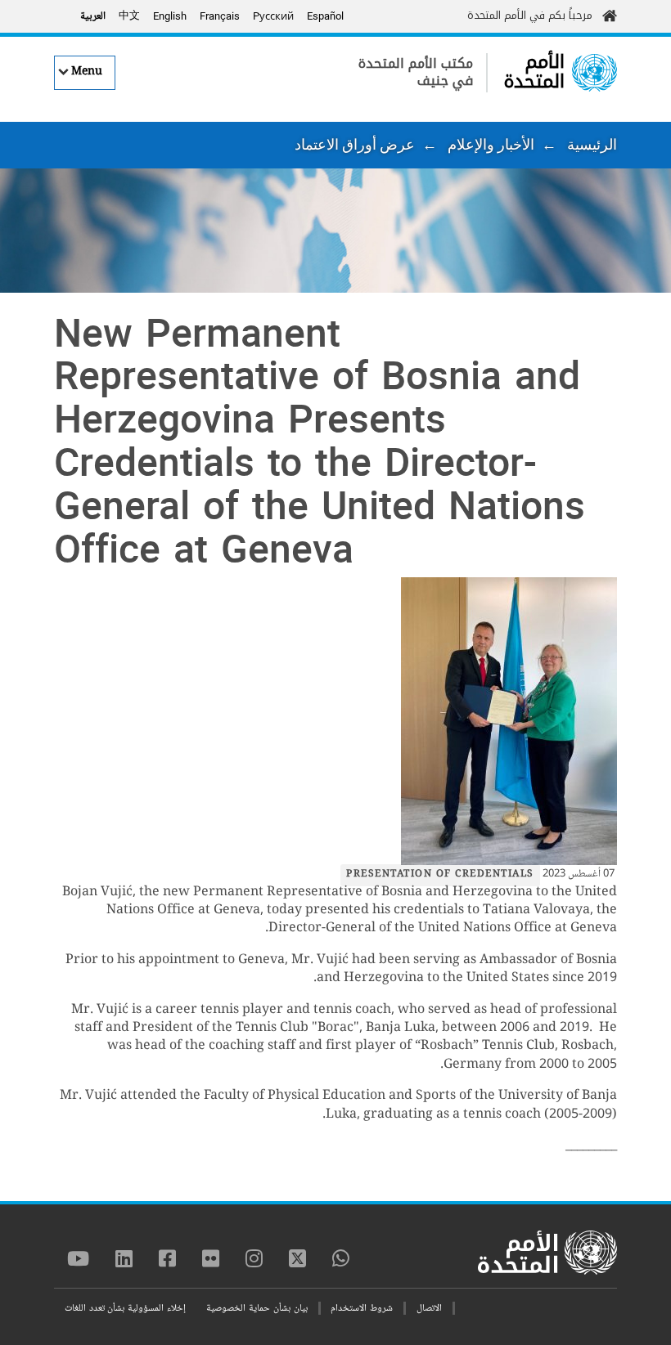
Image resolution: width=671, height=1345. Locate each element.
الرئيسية (592, 144)
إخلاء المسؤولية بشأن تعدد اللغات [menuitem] (125, 1308)
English (170, 16)
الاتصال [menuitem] (429, 1308)
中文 (129, 16)
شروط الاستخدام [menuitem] (362, 1308)
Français (220, 16)
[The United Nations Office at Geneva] (594, 73)
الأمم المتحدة (534, 71)
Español (325, 16)
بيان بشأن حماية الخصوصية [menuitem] (256, 1308)
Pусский (273, 16)
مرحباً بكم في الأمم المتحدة (529, 15)
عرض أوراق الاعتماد (355, 144)
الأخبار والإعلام (491, 144)
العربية (93, 16)
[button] (335, 721)
